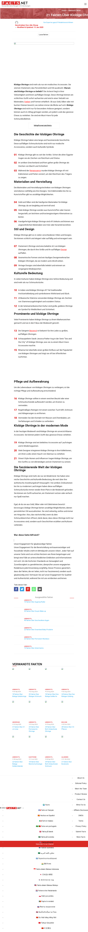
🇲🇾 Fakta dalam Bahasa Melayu (46, 885)
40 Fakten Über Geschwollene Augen (36, 620)
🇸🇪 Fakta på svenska (46, 837)
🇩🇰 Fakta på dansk (46, 832)
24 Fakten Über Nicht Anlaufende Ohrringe (51, 729)
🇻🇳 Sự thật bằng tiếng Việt (46, 917)
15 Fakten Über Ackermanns (34, 648)
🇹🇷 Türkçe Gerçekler (46, 923)
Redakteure (19, 568)
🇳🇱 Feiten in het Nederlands (46, 891)
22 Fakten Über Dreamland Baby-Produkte (38, 629)
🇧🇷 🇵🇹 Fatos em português (46, 826)
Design (64, 249)
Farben (27, 102)
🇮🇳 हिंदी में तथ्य (46, 864)
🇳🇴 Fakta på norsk (46, 842)
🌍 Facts (46, 805)
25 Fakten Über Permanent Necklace (36, 639)
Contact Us (81, 799)
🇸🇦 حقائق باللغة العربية (46, 853)
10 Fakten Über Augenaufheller (34, 602)
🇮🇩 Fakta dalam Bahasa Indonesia (46, 869)
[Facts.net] (15, 3)
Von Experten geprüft (50, 22)
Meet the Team (81, 789)
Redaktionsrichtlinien (65, 22)
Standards (41, 561)
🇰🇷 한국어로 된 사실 (46, 880)
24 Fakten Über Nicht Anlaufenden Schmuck (51, 764)
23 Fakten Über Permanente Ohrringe (34, 729)
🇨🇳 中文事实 (46, 928)
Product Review (81, 794)
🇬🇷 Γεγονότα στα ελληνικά (46, 858)
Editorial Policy (80, 783)
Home (64, 10)
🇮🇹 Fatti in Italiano (46, 821)
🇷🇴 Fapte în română (46, 901)
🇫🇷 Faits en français (46, 810)
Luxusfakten (43, 35)
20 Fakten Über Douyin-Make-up (35, 611)
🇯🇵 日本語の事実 (46, 875)
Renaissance (35, 170)
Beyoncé (33, 331)
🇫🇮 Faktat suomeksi (46, 848)
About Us (80, 778)
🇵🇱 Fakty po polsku (46, 896)
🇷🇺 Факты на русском (46, 907)
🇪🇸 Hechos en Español (46, 815)
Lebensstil (74, 10)
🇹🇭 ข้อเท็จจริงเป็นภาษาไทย (46, 912)
